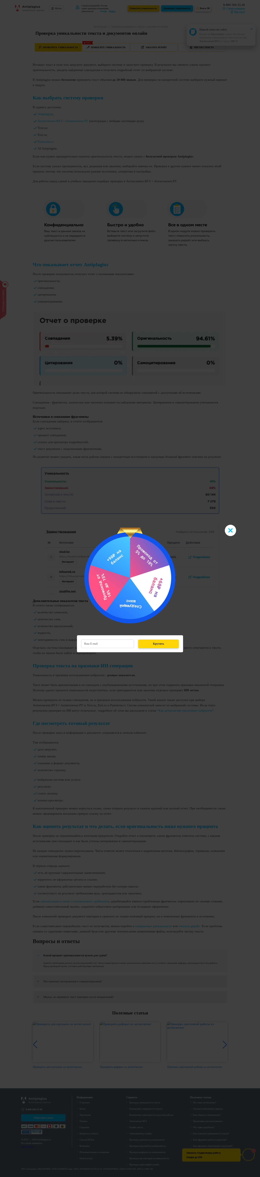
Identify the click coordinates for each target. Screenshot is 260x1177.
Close (230, 530)
